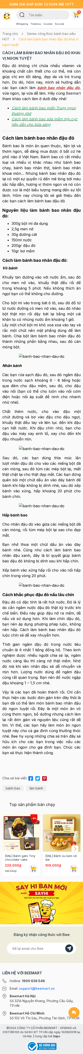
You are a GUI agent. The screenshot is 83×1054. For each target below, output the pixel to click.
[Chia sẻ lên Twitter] (37, 777)
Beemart (73, 93)
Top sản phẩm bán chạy (32, 804)
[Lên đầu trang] (74, 1048)
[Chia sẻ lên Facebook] (30, 777)
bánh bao (13, 788)
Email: (32, 988)
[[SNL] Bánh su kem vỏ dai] (61, 833)
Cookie (48, 23)
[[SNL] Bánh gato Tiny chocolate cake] (21, 833)
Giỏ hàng (79, 12)
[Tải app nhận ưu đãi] (41, 902)
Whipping (22, 23)
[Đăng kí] (69, 948)
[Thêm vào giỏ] (33, 868)
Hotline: (27, 981)
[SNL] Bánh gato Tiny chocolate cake (20, 857)
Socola (59, 23)
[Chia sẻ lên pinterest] (44, 777)
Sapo (56, 1036)
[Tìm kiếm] (22, 14)
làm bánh (36, 788)
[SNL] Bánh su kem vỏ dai (61, 857)
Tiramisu (35, 23)
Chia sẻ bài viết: (14, 778)
